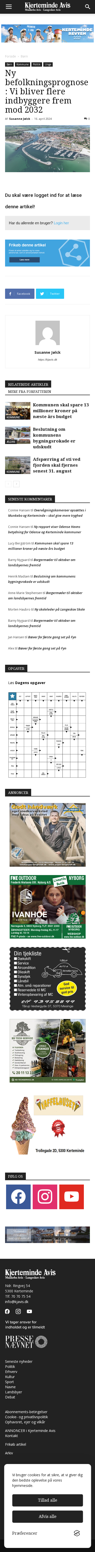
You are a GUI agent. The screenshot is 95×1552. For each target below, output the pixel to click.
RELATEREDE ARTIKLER (28, 384)
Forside (10, 56)
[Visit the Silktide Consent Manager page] (77, 1533)
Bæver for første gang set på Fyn (52, 637)
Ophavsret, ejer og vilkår (25, 1422)
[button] (88, 7)
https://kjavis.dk (47, 359)
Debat (10, 1397)
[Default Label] (71, 1196)
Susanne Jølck (19, 119)
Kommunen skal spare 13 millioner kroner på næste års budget (61, 410)
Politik (37, 64)
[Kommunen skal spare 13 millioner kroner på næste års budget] (17, 411)
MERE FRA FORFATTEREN (29, 392)
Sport (9, 1381)
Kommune (22, 64)
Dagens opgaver (30, 682)
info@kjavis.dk (16, 1301)
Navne (10, 1386)
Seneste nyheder (18, 1361)
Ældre (11, 442)
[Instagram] (45, 1196)
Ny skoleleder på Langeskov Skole (59, 609)
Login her (61, 223)
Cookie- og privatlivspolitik (26, 1416)
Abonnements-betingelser (26, 1411)
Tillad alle (47, 1500)
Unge (48, 64)
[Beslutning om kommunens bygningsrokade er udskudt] (17, 435)
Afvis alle (47, 1516)
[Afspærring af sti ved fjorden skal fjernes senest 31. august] (17, 465)
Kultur (10, 1376)
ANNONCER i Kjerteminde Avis (30, 1430)
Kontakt (11, 1435)
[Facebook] (18, 1196)
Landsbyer (13, 1392)
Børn (24, 56)
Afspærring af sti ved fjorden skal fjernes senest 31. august (56, 465)
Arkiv (9, 1453)
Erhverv (11, 1371)
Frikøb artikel (15, 1444)
